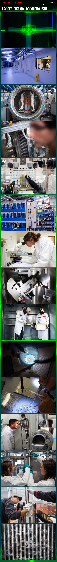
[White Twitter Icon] (54, 2)
